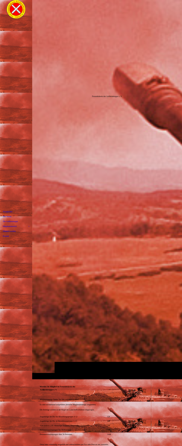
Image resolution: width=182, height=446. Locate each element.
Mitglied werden (9, 231)
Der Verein (7, 216)
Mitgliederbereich (10, 226)
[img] (107, 189)
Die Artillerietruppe (10, 221)
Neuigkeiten (7, 212)
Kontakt (6, 236)
